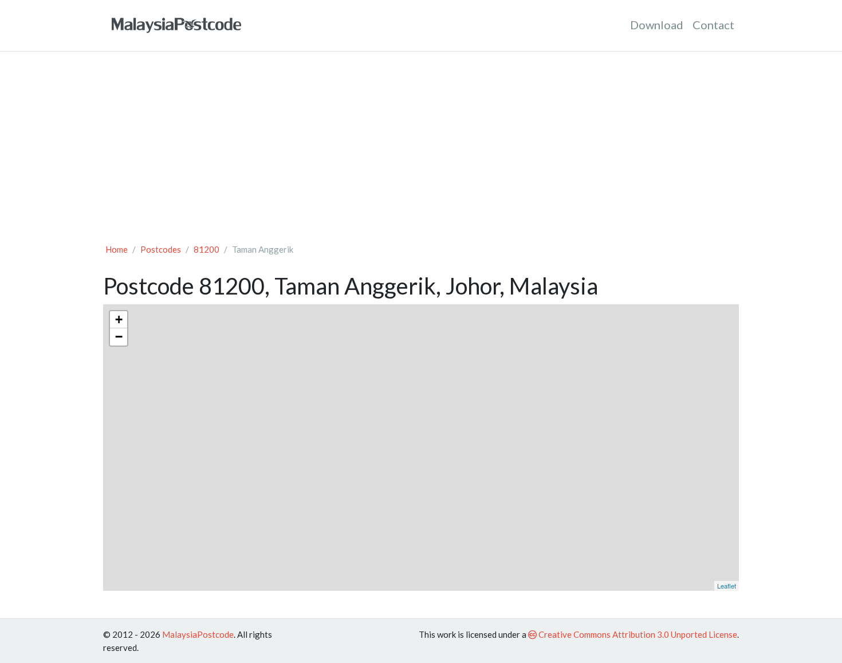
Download (656, 25)
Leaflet (726, 585)
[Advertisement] (421, 146)
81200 (206, 249)
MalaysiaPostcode (198, 634)
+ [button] (119, 319)
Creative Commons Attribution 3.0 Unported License (637, 634)
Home (116, 249)
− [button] (119, 336)
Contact (713, 25)
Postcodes (160, 249)
